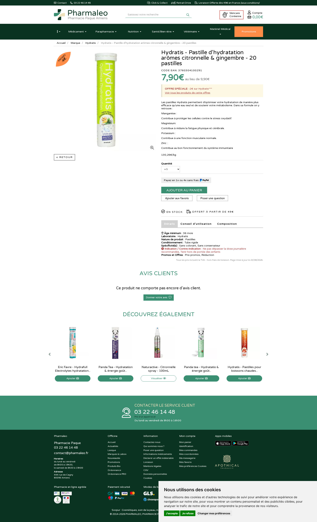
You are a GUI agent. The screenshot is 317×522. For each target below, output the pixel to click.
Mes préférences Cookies (192, 466)
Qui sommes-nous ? (153, 446)
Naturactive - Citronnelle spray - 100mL (159, 369)
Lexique (112, 450)
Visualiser (157, 378)
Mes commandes (188, 450)
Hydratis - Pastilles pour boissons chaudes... (244, 369)
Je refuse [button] (188, 513)
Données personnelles (155, 474)
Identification (186, 446)
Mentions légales (152, 466)
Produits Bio (114, 466)
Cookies (147, 478)
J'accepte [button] (172, 513)
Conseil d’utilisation (196, 223)
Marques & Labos (117, 454)
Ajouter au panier (184, 190)
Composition (227, 223)
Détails (169, 223)
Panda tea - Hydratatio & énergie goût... (201, 369)
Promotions (114, 462)
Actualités (113, 446)
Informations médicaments (157, 454)
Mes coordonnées (188, 454)
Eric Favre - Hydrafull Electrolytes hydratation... (72, 369)
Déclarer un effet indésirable (158, 458)
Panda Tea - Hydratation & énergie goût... (116, 369)
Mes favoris (185, 462)
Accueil (61, 42)
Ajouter (71, 378)
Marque (75, 42)
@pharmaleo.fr (71, 453)
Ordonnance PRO (117, 474)
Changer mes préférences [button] (214, 513)
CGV (145, 470)
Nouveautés (114, 458)
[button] (58, 31)
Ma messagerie (187, 458)
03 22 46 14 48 (154, 412)
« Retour (64, 157)
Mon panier (185, 442)
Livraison (148, 462)
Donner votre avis (157, 297)
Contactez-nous (151, 442)
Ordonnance (114, 470)
